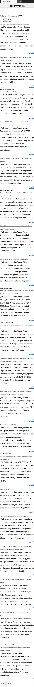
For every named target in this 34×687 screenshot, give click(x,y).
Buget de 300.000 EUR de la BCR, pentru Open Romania (14, 259)
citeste (31, 543)
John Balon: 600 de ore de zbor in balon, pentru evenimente (14, 91)
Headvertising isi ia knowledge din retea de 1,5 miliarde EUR (14, 516)
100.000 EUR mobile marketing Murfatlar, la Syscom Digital (14, 24)
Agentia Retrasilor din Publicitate (8, 424)
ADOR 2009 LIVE (4, 489)
